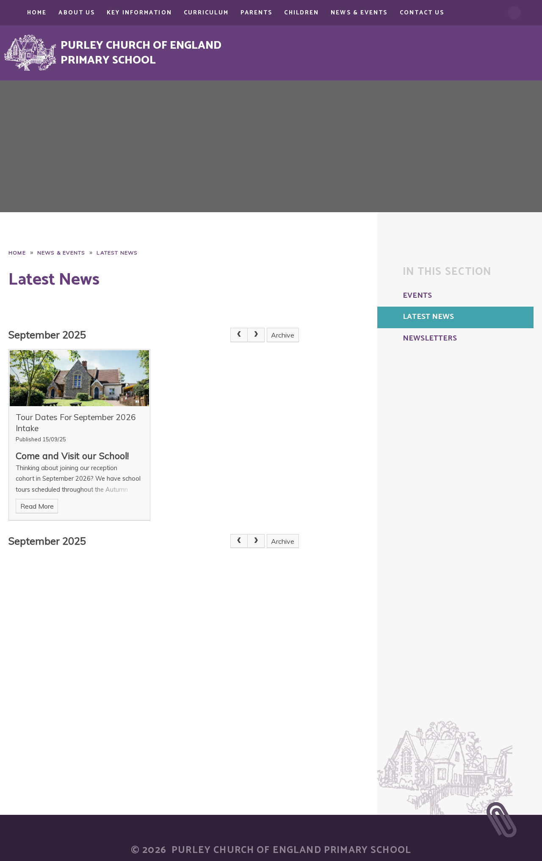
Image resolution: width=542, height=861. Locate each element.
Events (417, 296)
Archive (282, 335)
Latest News (117, 252)
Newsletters (430, 339)
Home (17, 252)
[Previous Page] (238, 335)
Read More (37, 506)
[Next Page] (256, 335)
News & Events (61, 252)
